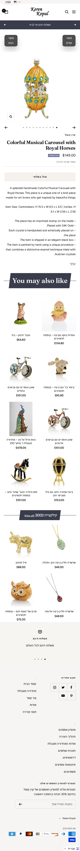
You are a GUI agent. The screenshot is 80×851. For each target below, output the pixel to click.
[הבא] (6, 127)
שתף (73, 263)
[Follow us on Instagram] (54, 687)
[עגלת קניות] (6, 12)
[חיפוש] (66, 12)
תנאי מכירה (29, 712)
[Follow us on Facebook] (71, 687)
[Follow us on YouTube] (63, 696)
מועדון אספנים (67, 729)
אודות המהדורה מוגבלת (62, 743)
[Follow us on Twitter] (63, 687)
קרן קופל (70, 135)
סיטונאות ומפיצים (65, 764)
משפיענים (70, 771)
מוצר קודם (69, 40)
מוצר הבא (11, 40)
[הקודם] (74, 127)
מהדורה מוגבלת (26, 691)
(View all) (29, 515)
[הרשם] (20, 804)
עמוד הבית (30, 684)
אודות (33, 705)
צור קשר (31, 698)
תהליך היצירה (67, 736)
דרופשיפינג (69, 757)
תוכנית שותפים (67, 750)
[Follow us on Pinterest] (71, 696)
